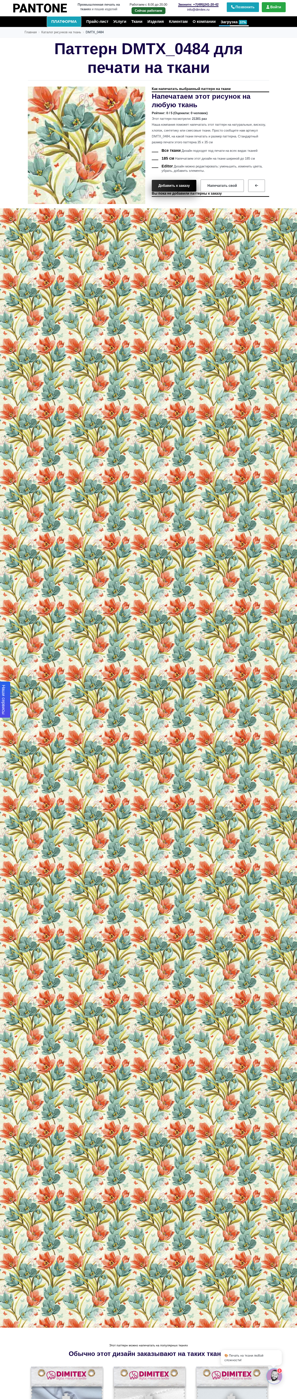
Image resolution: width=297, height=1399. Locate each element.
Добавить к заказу (174, 185)
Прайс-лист (97, 21)
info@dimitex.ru (198, 9)
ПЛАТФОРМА (64, 21)
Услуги (119, 21)
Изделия (155, 21)
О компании (204, 21)
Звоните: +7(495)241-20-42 (198, 4)
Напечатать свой (222, 185)
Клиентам (178, 21)
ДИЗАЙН (48, 6)
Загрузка (233, 22)
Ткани (136, 21)
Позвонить (245, 7)
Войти (275, 7)
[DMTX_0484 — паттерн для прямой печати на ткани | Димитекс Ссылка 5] (256, 185)
